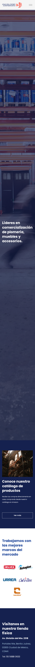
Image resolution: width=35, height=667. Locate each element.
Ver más (17, 515)
